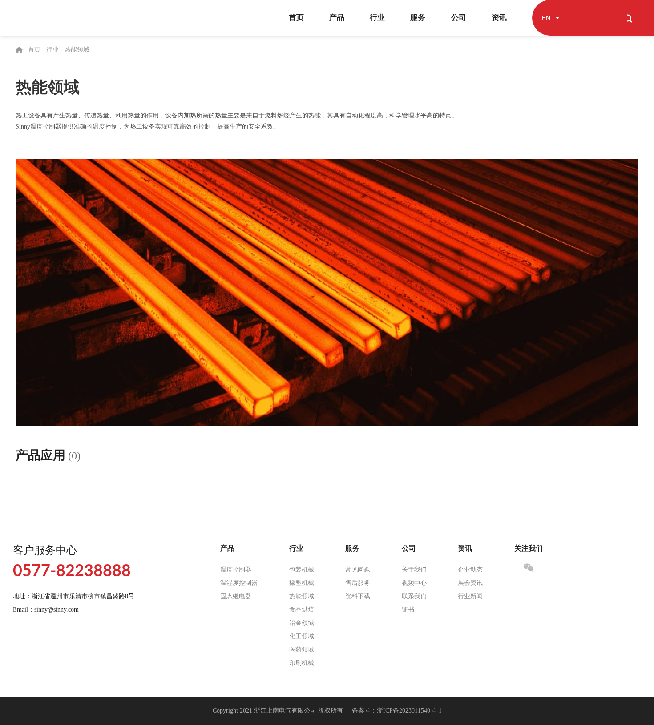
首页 (296, 17)
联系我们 (414, 596)
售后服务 (357, 583)
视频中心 (414, 583)
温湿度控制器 (239, 583)
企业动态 (470, 569)
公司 (458, 17)
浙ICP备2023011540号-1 (409, 710)
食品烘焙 (301, 609)
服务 (417, 17)
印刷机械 (301, 663)
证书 (408, 609)
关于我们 (414, 569)
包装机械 (301, 569)
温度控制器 (235, 569)
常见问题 (357, 569)
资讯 (499, 17)
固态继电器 (235, 596)
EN (546, 17)
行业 (377, 17)
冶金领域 (301, 623)
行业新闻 (470, 596)
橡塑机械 (301, 583)
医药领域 (301, 649)
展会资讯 (470, 583)
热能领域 (77, 49)
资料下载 (357, 596)
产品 (336, 17)
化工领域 (301, 636)
